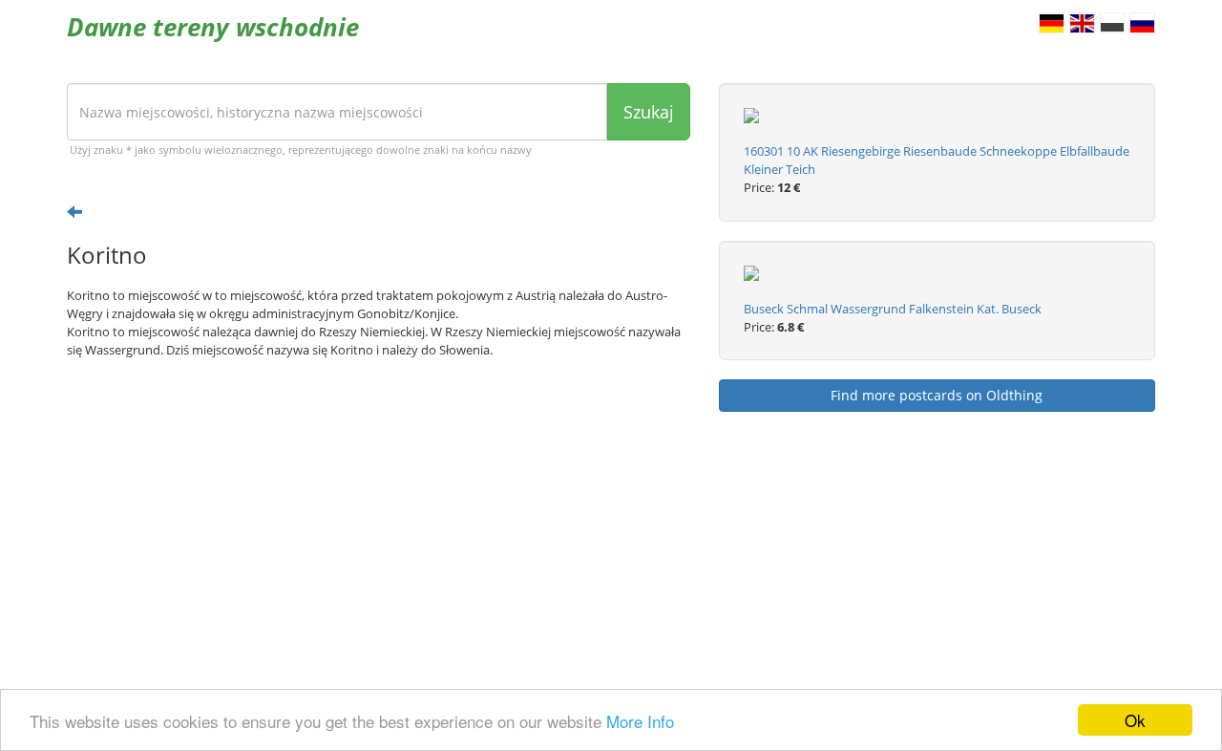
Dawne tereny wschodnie (213, 27)
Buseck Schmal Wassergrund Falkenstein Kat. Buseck (893, 308)
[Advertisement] (378, 521)
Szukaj (648, 111)
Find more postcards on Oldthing (937, 395)
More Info (640, 721)
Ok (1135, 720)
